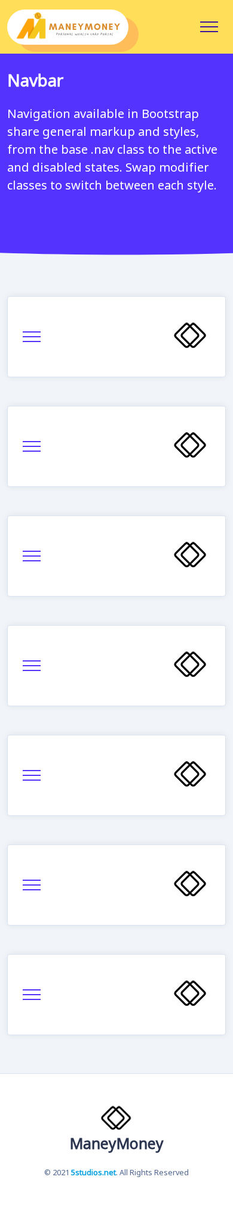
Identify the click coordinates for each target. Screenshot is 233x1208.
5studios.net (93, 1173)
